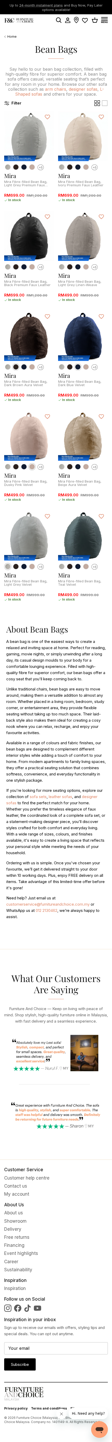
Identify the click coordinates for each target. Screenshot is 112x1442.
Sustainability (18, 1269)
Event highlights (21, 1253)
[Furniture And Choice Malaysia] (19, 20)
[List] (105, 103)
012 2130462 (46, 910)
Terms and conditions (49, 1408)
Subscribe (20, 1364)
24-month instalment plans (41, 5)
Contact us (15, 1186)
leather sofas (60, 796)
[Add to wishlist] (47, 116)
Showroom (15, 1221)
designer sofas (83, 89)
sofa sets (38, 796)
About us (13, 1212)
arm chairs (55, 89)
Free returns (16, 1237)
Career (11, 1261)
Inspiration (15, 1288)
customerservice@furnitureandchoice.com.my (48, 904)
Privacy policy (16, 1408)
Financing (14, 1245)
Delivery (12, 1229)
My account (16, 1194)
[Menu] (106, 20)
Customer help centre (26, 1178)
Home (12, 37)
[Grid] (97, 103)
